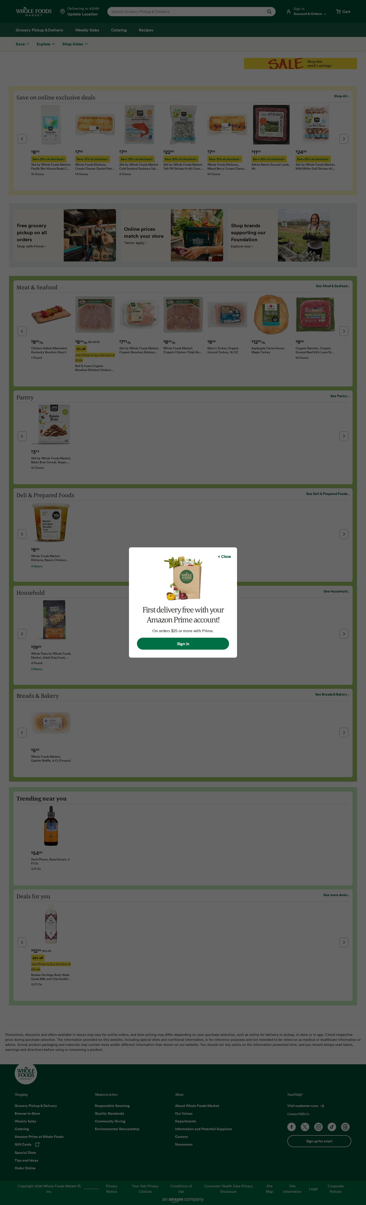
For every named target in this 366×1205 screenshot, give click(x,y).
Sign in (183, 643)
